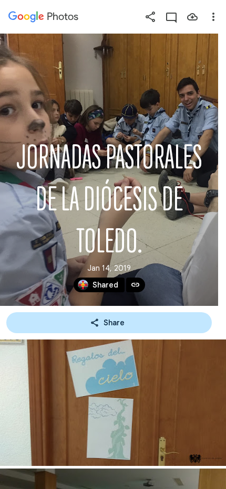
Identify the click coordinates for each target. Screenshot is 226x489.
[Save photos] (192, 16)
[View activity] (171, 16)
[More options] (213, 16)
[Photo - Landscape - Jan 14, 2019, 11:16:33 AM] (113, 402)
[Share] (150, 16)
